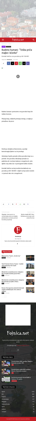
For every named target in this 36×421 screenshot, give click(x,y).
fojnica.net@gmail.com (23, 345)
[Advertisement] (18, 19)
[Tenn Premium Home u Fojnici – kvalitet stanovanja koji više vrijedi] (30, 266)
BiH (3, 275)
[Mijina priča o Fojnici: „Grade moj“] (30, 258)
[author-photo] (18, 234)
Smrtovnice (14, 381)
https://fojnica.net (18, 238)
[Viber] (28, 63)
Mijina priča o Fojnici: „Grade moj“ (11, 256)
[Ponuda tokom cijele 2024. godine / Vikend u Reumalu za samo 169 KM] (6, 371)
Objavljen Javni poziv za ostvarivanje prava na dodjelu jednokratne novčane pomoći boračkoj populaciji (10, 217)
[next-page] (5, 297)
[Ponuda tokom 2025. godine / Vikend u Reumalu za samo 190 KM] (6, 363)
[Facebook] (8, 63)
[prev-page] (3, 297)
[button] (3, 40)
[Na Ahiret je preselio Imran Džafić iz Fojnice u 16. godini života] (6, 379)
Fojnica (3, 257)
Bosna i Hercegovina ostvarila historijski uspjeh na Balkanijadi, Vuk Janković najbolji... (13, 289)
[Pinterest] (16, 63)
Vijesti (9, 43)
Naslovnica (4, 43)
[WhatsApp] (20, 63)
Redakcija (9, 59)
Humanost (8, 46)
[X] (12, 63)
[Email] (24, 63)
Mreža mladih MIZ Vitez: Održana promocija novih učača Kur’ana (27, 216)
